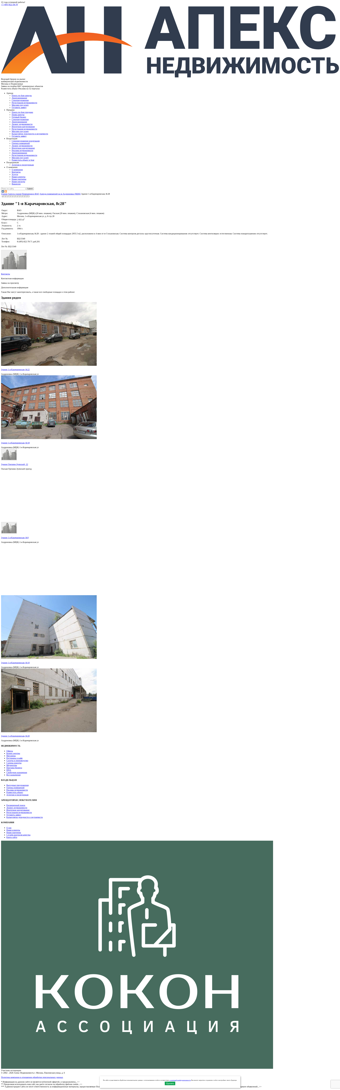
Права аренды (18, 115)
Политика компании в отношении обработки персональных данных (32, 1077)
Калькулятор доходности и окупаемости (30, 134)
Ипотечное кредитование (23, 126)
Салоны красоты (14, 763)
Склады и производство (17, 760)
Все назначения (13, 775)
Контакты (16, 172)
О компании (17, 169)
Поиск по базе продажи (22, 112)
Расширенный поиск (15, 805)
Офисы (9, 751)
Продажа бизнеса (14, 768)
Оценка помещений (21, 143)
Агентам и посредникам (23, 165)
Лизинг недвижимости (22, 124)
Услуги (15, 174)
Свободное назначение (16, 772)
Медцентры (11, 765)
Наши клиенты (18, 177)
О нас (9, 828)
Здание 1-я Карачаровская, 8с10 (15, 663)
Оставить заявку (19, 136)
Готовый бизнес (19, 117)
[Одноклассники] (6, 191)
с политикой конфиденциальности (180, 1080)
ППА (8, 770)
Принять (170, 1083)
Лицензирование (19, 98)
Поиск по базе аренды (22, 95)
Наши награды (18, 181)
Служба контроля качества (18, 835)
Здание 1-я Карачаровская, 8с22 (15, 369)
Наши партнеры (19, 179)
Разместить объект (14, 792)
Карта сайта (11, 837)
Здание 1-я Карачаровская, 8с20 (15, 736)
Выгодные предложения (17, 785)
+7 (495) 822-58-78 (9, 4)
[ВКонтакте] (3, 191)
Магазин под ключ (20, 105)
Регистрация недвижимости (24, 103)
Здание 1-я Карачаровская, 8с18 (15, 443)
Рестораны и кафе (14, 758)
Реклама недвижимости (22, 150)
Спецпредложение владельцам (26, 141)
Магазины (11, 756)
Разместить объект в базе (23, 160)
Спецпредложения (20, 100)
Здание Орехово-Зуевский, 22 (14, 464)
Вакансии (16, 184)
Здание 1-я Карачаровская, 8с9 (15, 538)
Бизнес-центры (13, 753)
